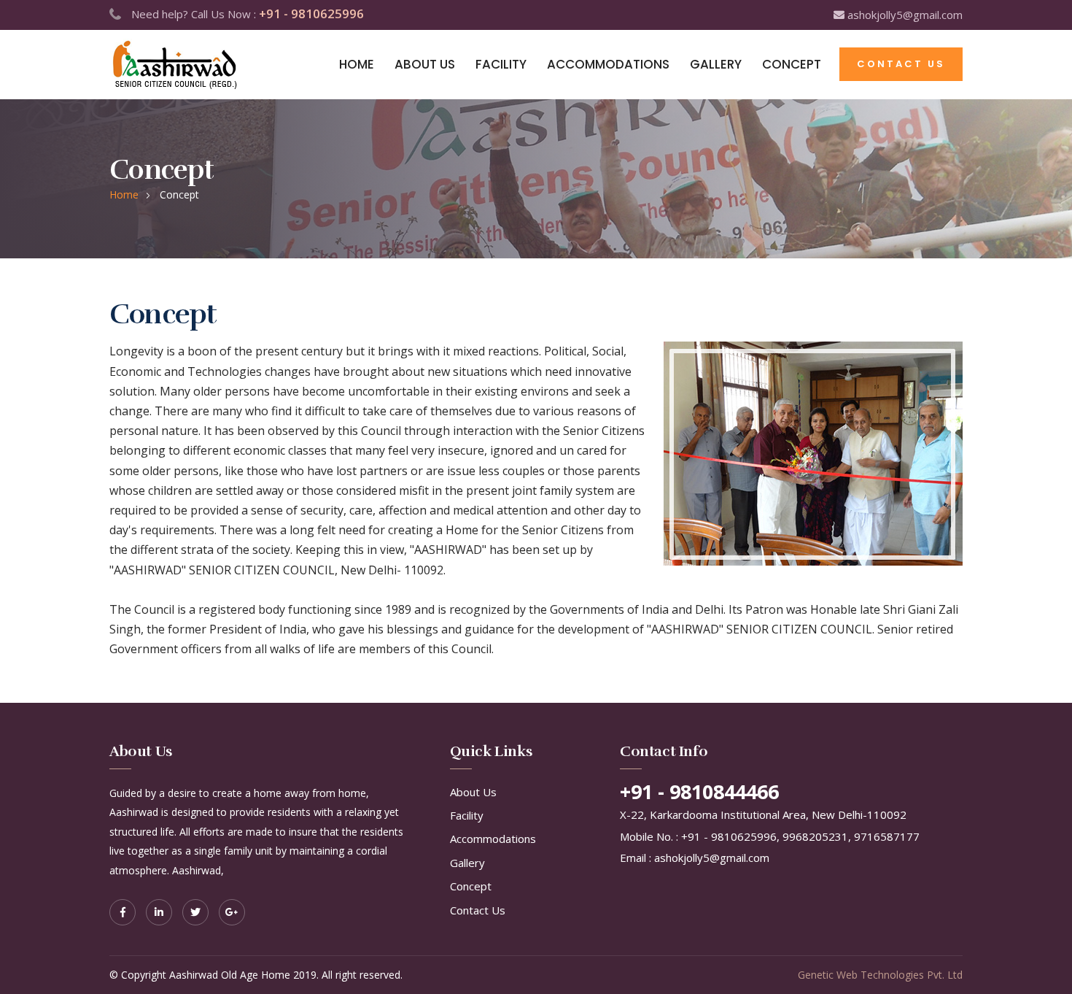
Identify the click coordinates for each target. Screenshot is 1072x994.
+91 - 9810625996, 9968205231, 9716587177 (800, 836)
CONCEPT (791, 64)
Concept (471, 886)
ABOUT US (425, 64)
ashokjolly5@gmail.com (903, 14)
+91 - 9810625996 (311, 13)
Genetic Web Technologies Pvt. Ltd (880, 975)
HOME (356, 64)
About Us (473, 792)
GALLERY (716, 64)
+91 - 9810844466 (699, 792)
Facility (466, 815)
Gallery (467, 862)
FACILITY (501, 64)
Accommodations (493, 838)
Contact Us (477, 910)
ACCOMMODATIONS (608, 64)
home (124, 194)
